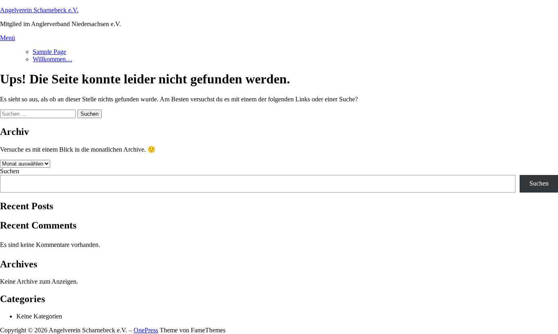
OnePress (146, 330)
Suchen (9, 171)
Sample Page (49, 51)
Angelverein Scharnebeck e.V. (39, 10)
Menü (7, 37)
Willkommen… (52, 59)
